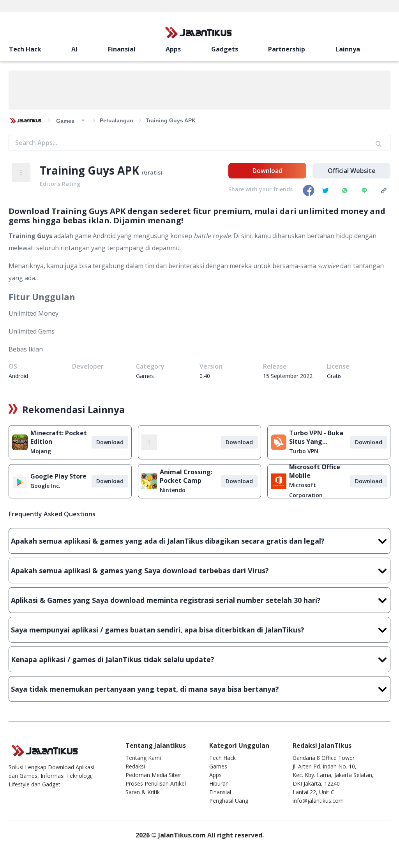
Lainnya (347, 49)
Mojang (40, 451)
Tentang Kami (143, 757)
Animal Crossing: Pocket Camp (186, 476)
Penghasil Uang (228, 800)
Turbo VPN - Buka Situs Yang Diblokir (316, 437)
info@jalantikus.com (318, 800)
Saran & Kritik (142, 792)
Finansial (122, 49)
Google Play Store (58, 476)
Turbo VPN (303, 451)
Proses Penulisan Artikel (155, 783)
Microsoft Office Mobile (314, 471)
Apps (173, 49)
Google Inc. (45, 485)
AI (74, 49)
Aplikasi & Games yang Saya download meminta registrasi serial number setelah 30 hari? (166, 600)
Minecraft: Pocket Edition (58, 437)
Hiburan (219, 783)
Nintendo (172, 490)
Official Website (352, 170)
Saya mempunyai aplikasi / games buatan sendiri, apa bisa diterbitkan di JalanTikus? (157, 629)
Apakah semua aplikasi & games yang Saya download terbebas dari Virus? (140, 570)
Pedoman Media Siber (153, 775)
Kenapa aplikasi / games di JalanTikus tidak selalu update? (112, 659)
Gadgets (224, 49)
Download (267, 170)
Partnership (286, 49)
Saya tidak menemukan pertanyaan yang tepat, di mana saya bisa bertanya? (145, 689)
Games (218, 766)
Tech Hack (25, 49)
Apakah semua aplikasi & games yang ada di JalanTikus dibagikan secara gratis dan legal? (168, 541)
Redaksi (135, 766)
